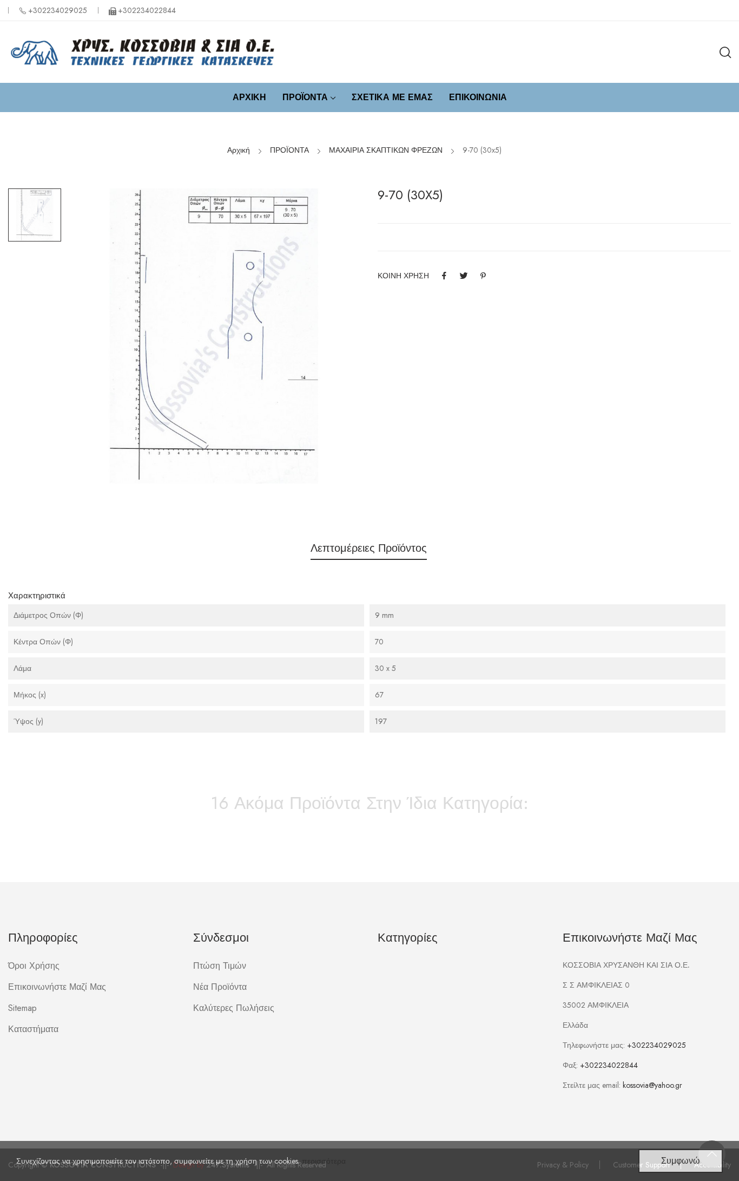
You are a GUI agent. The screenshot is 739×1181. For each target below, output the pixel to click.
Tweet (463, 275)
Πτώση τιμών (219, 966)
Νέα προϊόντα (220, 987)
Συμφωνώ (680, 1160)
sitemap (22, 1008)
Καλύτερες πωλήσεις (233, 1008)
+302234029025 (57, 10)
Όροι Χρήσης (34, 966)
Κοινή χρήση (444, 275)
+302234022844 (609, 1065)
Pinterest (483, 275)
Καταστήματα (33, 1029)
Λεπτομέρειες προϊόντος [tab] (369, 548)
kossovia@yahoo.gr (652, 1085)
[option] (34, 215)
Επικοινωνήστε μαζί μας (57, 987)
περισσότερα (324, 1161)
